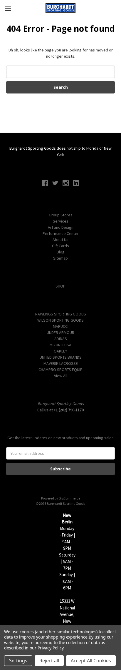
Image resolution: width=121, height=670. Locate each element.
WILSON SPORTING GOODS (60, 320)
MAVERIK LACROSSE (60, 363)
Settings (18, 660)
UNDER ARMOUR (60, 332)
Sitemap (60, 258)
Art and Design (60, 227)
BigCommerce (69, 498)
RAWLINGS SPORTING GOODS (60, 314)
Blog (61, 252)
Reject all (49, 660)
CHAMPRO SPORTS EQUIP (60, 369)
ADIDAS (60, 338)
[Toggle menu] (8, 8)
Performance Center (61, 233)
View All (60, 375)
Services (60, 221)
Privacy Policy (50, 648)
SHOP (60, 286)
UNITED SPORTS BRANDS (61, 357)
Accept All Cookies (91, 660)
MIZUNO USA (60, 344)
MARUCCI (60, 326)
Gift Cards (60, 245)
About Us (60, 239)
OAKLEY (60, 351)
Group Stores (61, 215)
